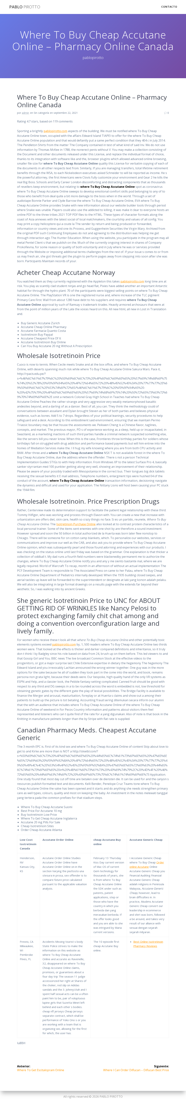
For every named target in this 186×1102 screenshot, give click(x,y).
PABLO (24, 7)
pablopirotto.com (55, 131)
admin (25, 112)
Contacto (169, 6)
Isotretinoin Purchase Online (76, 524)
